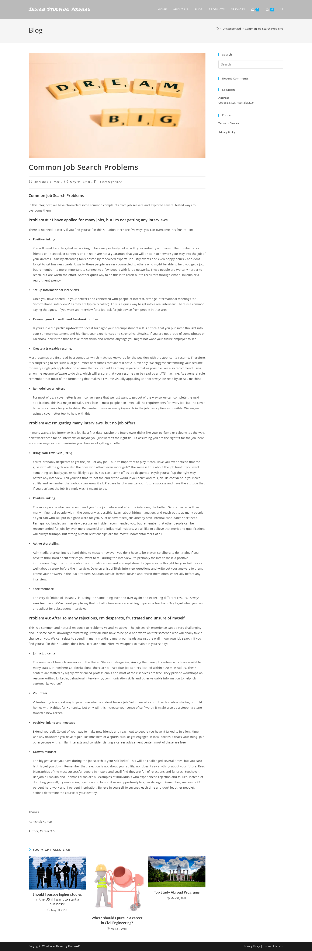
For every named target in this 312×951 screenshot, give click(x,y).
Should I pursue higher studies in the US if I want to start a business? (57, 899)
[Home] (217, 29)
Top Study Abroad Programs (177, 892)
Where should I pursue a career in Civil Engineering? (117, 920)
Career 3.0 (47, 831)
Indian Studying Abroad (59, 9)
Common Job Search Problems (264, 29)
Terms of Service (228, 123)
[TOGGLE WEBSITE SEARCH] (282, 9)
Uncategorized (111, 182)
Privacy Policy (227, 132)
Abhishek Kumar (47, 182)
